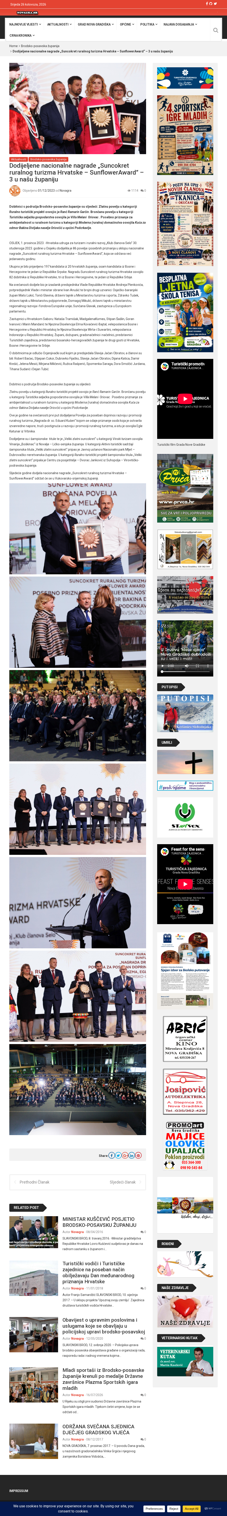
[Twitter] (215, 4)
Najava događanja (179, 24)
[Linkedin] (131, 1155)
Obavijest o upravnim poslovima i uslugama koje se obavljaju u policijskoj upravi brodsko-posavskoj (104, 1326)
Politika (147, 24)
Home (13, 46)
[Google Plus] (125, 1155)
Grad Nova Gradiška (94, 24)
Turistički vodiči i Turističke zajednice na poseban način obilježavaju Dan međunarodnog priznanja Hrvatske (98, 1272)
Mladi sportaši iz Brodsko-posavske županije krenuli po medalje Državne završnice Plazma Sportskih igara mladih (103, 1379)
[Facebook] (207, 4)
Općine (125, 24)
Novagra (65, 190)
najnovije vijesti (23, 24)
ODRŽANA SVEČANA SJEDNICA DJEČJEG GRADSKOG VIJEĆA (98, 1429)
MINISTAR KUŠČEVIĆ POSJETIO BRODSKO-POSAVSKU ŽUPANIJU (99, 1222)
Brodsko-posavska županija (40, 46)
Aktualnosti (57, 24)
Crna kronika (20, 35)
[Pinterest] (138, 1155)
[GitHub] (211, 4)
